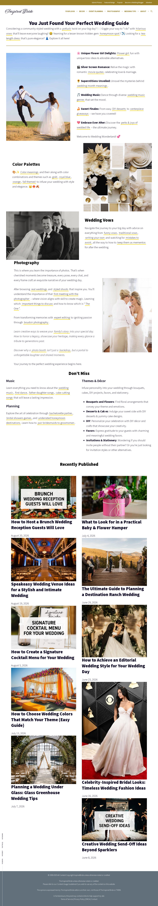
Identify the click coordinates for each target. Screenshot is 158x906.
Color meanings (29, 172)
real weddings (39, 289)
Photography (113, 11)
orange (17, 181)
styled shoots (60, 289)
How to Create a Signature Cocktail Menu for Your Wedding (42, 654)
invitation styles (99, 450)
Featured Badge (109, 2)
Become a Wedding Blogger (134, 2)
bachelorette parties (60, 413)
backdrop (64, 350)
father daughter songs (41, 392)
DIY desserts (119, 109)
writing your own (95, 237)
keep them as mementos (131, 242)
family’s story (61, 331)
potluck (66, 28)
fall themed (29, 181)
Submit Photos (97, 2)
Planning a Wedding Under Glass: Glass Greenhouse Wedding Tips (37, 792)
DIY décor (135, 421)
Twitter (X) (2, 845)
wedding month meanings (92, 85)
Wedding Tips (130, 11)
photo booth (39, 350)
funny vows (110, 233)
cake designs (115, 416)
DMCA (88, 899)
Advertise (149, 2)
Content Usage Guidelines (66, 884)
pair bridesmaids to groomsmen (56, 423)
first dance (21, 392)
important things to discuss (37, 303)
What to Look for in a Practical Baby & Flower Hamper (111, 524)
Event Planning (96, 11)
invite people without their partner (105, 445)
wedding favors (113, 435)
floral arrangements (132, 401)
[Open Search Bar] (151, 11)
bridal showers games (19, 418)
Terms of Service (67, 899)
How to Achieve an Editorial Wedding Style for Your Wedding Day (113, 665)
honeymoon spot (109, 33)
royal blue (64, 177)
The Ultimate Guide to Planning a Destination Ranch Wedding (113, 591)
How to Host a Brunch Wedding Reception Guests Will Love (41, 524)
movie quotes (96, 72)
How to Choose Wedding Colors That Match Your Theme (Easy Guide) (42, 719)
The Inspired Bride (65, 881)
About (143, 11)
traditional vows (128, 233)
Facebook (2, 861)
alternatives (124, 450)
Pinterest (2, 853)
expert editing (62, 317)
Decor (82, 11)
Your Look (70, 11)
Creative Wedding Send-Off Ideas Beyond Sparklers (114, 847)
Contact (94, 899)
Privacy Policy (79, 899)
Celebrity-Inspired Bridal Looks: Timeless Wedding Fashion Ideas (114, 785)
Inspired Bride (18, 11)
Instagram (2, 836)
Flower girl (123, 53)
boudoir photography (36, 322)
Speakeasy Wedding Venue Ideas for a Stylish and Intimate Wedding (43, 589)
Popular (120, 2)
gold (54, 177)
